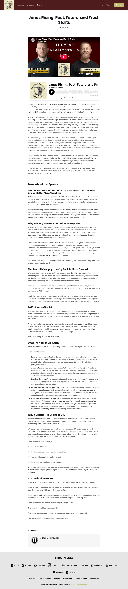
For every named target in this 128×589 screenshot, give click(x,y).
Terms (85, 579)
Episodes (30, 5)
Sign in (109, 5)
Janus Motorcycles (49, 537)
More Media (67, 579)
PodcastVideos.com (80, 585)
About (21, 5)
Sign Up (119, 5)
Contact (40, 5)
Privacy (77, 579)
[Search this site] (102, 4)
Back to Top (94, 579)
